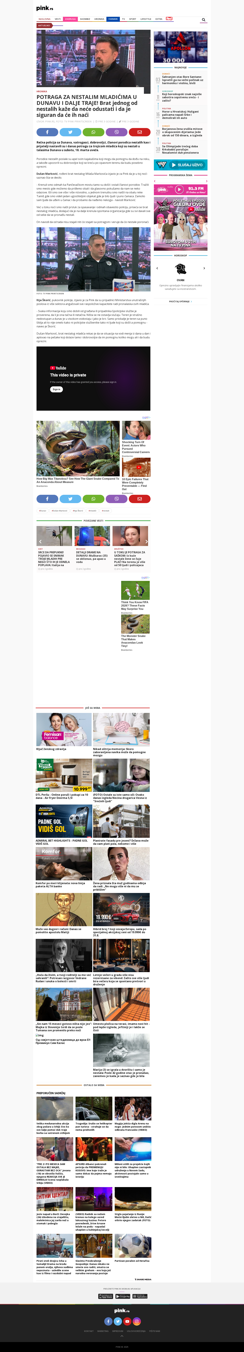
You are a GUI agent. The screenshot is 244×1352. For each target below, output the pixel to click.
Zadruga (70, 18)
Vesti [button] (58, 18)
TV (123, 18)
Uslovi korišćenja (136, 1281)
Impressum (117, 1281)
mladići (92, 510)
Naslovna (44, 18)
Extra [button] (159, 18)
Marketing (103, 1281)
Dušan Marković (59, 510)
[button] (40, 542)
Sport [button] (132, 18)
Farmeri (113, 18)
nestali (105, 510)
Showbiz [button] (85, 18)
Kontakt (89, 1281)
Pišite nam (154, 1281)
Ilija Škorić (78, 510)
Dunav (42, 510)
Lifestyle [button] (146, 18)
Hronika (99, 18)
